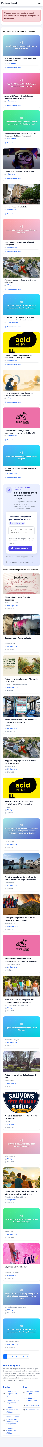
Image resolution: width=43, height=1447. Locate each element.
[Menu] (39, 3)
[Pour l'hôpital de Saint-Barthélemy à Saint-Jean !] (21, 236)
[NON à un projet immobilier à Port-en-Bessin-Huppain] (21, 52)
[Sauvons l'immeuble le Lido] (21, 200)
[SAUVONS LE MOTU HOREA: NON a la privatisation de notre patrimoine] (21, 311)
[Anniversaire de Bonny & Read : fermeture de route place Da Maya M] (21, 425)
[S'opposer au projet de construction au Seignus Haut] (21, 274)
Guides (6, 1387)
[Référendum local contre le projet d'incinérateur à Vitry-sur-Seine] (21, 349)
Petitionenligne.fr (9, 3)
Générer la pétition (22, 548)
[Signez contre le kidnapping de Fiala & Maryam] (21, 462)
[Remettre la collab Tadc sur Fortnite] (21, 164)
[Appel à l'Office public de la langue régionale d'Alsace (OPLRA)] (21, 90)
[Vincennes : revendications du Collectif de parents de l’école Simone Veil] (21, 127)
